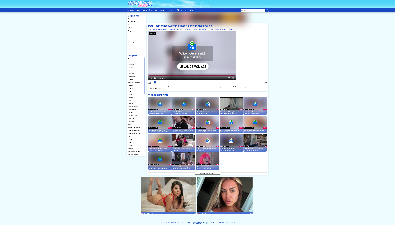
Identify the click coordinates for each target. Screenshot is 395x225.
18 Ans (130, 19)
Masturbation (203, 29)
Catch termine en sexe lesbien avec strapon (206, 149)
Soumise (188, 29)
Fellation (131, 148)
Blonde (130, 94)
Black (129, 91)
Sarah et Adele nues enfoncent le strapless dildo (183, 131)
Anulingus (131, 74)
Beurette (131, 85)
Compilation (132, 118)
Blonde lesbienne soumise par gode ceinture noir (206, 112)
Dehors (130, 124)
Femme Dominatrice (134, 34)
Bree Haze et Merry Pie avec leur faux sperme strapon (229, 112)
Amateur (131, 46)
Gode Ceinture (214, 29)
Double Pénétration (134, 127)
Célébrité (131, 112)
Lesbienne (171, 29)
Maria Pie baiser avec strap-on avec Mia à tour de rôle (206, 167)
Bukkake (131, 103)
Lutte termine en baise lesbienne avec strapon (227, 149)
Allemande (131, 43)
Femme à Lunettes (134, 151)
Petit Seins (131, 28)
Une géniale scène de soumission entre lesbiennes (158, 167)
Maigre (130, 31)
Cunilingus (131, 121)
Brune (130, 100)
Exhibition (131, 142)
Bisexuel (130, 88)
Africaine (131, 40)
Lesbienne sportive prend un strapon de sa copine (253, 149)
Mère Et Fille (132, 22)
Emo (129, 136)
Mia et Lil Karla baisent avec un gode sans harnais (182, 112)
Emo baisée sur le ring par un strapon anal (229, 131)
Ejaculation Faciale (134, 130)
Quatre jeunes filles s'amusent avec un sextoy (206, 131)
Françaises (131, 49)
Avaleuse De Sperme (135, 82)
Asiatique (131, 79)
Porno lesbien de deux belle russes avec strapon (158, 149)
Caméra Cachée (133, 106)
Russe (130, 25)
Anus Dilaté (131, 77)
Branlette (131, 97)
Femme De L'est (133, 154)
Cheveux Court (133, 115)
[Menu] (266, 4)
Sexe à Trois (132, 37)
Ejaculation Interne (134, 133)
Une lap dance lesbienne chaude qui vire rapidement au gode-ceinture (159, 131)
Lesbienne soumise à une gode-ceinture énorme (157, 112)
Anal (129, 52)
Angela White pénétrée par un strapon (182, 149)
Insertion (223, 29)
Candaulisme (132, 109)
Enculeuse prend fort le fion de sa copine (254, 131)
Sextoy (195, 29)
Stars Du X (179, 29)
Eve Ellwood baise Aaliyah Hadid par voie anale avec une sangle (183, 167)
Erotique (130, 139)
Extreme (130, 145)
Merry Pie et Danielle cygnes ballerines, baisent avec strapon (253, 112)
